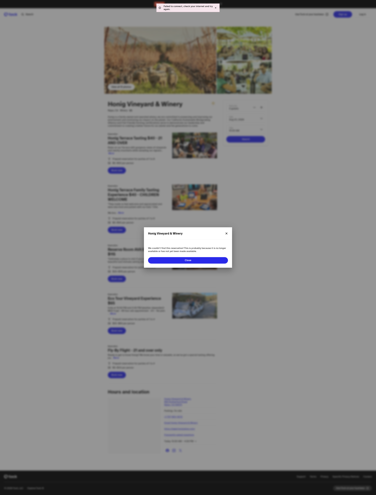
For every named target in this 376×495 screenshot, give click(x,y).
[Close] (226, 233)
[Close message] (216, 8)
